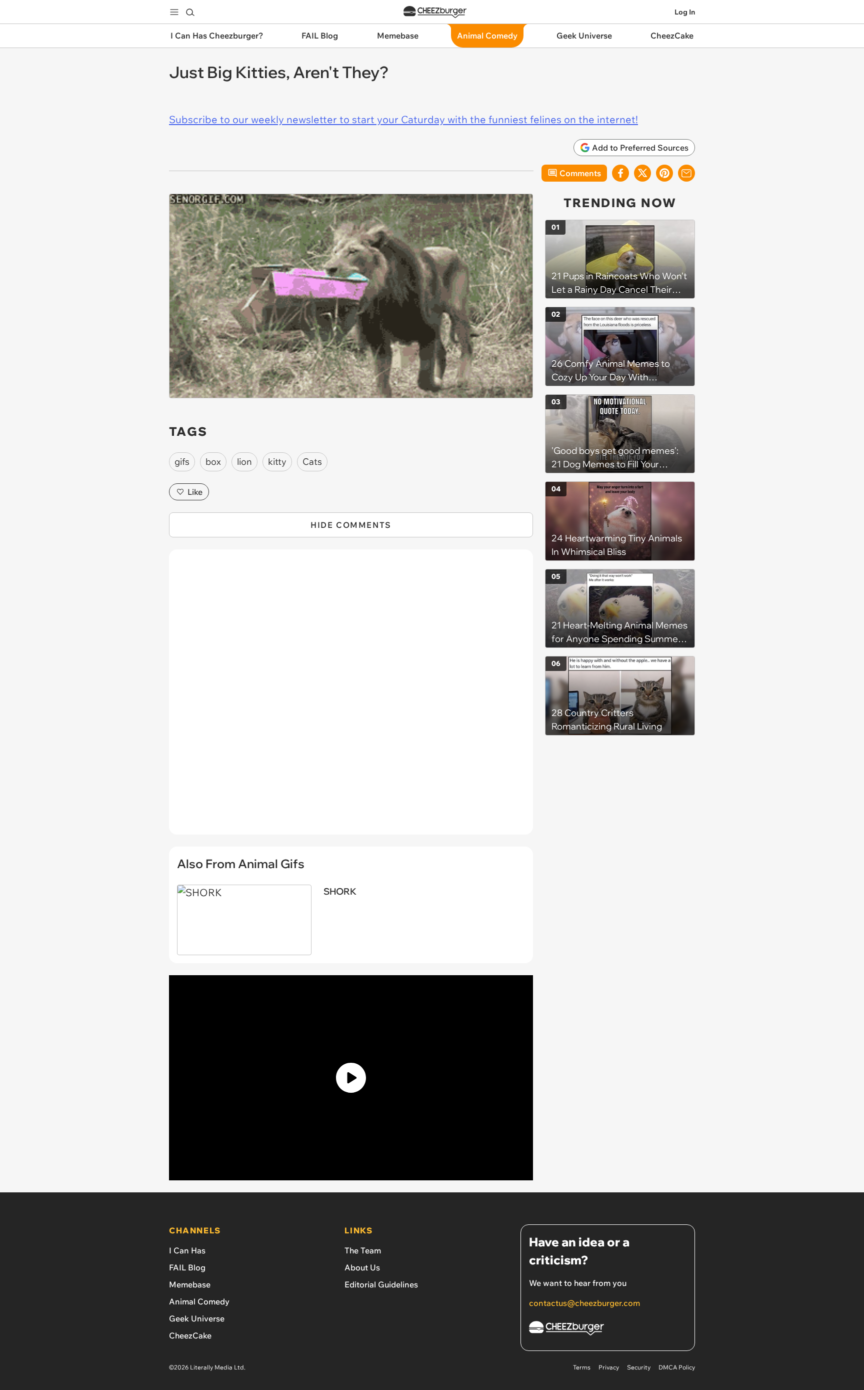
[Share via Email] (686, 173)
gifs (182, 461)
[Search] (190, 12)
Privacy (608, 1367)
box (213, 461)
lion (244, 461)
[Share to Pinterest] (664, 173)
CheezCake (190, 1335)
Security (638, 1367)
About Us (362, 1267)
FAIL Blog (187, 1267)
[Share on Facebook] (620, 173)
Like (195, 492)
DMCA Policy (676, 1367)
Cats (312, 461)
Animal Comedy (199, 1301)
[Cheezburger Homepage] (435, 12)
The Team (362, 1250)
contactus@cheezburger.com (584, 1303)
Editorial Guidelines (381, 1284)
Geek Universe (196, 1318)
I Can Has (187, 1250)
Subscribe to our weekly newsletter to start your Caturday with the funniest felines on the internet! (403, 119)
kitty (277, 461)
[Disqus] (351, 697)
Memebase (189, 1284)
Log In (684, 12)
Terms (581, 1367)
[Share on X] (642, 173)
